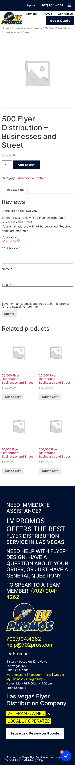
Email (7, 284)
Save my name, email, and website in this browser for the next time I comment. (36, 305)
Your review (11, 247)
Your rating (10, 237)
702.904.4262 (23, 639)
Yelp (48, 674)
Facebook (35, 674)
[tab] (15, 190)
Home (5, 28)
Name (7, 268)
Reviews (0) (15, 190)
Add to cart (26, 165)
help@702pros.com (30, 645)
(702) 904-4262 (32, 594)
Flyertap (38, 760)
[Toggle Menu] (69, 5)
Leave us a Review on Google (35, 733)
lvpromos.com (16, 674)
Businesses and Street (26, 28)
